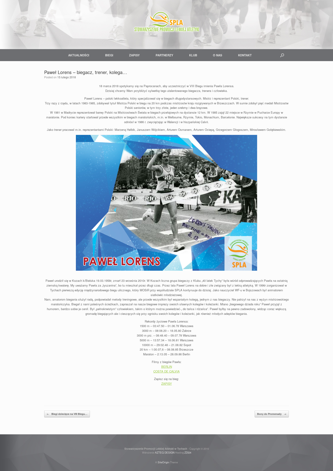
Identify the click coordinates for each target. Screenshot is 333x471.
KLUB (193, 55)
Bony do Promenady (271, 414)
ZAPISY (134, 55)
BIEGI (109, 55)
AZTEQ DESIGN (164, 452)
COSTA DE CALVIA (166, 371)
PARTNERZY (164, 55)
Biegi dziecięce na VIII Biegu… (67, 414)
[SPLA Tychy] (166, 22)
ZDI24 (187, 452)
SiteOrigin (163, 462)
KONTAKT (245, 55)
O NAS (217, 55)
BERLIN (166, 366)
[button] (282, 55)
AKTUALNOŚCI (78, 55)
